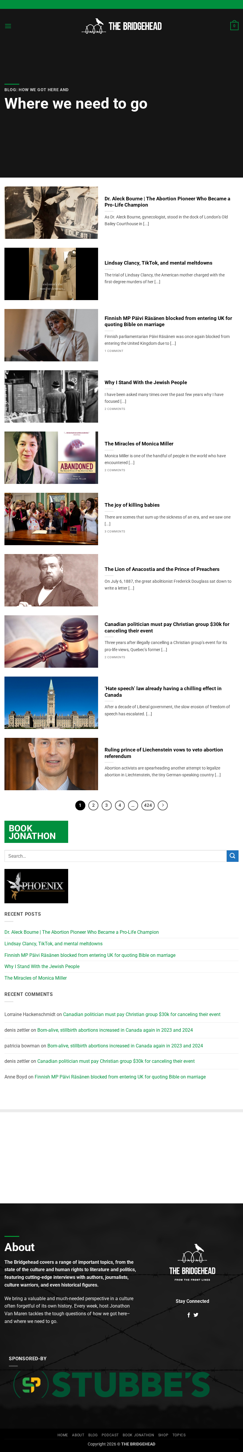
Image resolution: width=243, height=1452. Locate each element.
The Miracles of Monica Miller (139, 444)
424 (148, 805)
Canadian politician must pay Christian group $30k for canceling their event (167, 628)
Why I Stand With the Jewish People (146, 382)
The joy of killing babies (132, 505)
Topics (179, 1435)
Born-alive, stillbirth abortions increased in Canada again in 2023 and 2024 (115, 1030)
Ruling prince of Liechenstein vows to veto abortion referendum (164, 753)
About (78, 1435)
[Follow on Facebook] (188, 1315)
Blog (92, 1435)
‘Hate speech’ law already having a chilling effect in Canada (163, 692)
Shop (163, 1435)
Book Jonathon (138, 1435)
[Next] (163, 806)
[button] (8, 26)
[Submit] (233, 856)
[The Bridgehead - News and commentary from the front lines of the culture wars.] (121, 26)
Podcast (110, 1435)
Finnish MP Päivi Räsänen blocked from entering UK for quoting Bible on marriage (168, 321)
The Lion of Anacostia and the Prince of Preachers (162, 569)
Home (62, 1435)
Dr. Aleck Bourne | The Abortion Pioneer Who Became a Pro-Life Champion (167, 202)
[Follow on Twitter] (196, 1315)
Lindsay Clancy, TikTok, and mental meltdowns (158, 263)
